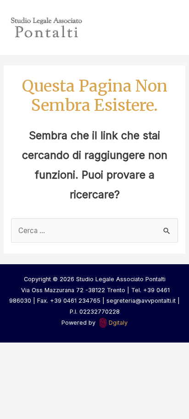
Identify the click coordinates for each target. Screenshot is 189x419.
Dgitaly (118, 322)
